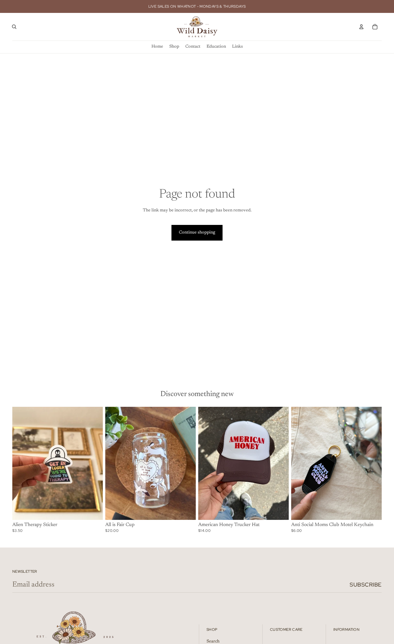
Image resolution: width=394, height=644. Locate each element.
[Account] (361, 26)
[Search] (14, 26)
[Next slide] (279, 463)
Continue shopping (197, 232)
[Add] (93, 510)
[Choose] (186, 510)
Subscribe (366, 584)
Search (213, 642)
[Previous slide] (207, 463)
